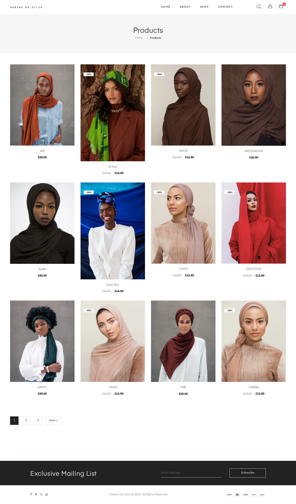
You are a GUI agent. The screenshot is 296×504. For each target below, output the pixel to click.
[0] (281, 7)
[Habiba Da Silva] (26, 7)
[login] (270, 7)
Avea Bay (113, 284)
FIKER (113, 387)
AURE (42, 269)
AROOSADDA (254, 151)
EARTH (42, 387)
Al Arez (112, 166)
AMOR (183, 151)
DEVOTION (253, 269)
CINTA (183, 269)
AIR (42, 151)
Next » (53, 420)
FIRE (183, 387)
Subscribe (247, 472)
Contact (225, 7)
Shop (204, 7)
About (185, 7)
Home (165, 7)
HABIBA (254, 387)
